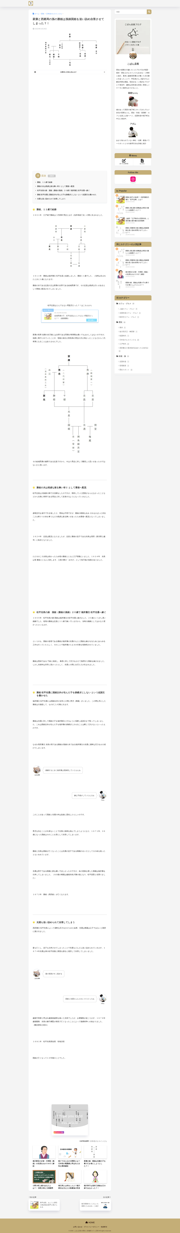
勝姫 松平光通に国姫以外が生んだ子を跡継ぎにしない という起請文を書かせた (66, 194)
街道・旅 (124, 356)
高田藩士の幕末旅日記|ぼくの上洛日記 (133, 349)
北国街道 (124, 361)
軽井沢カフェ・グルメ (129, 317)
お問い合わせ (77, 1227)
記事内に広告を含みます (69, 72)
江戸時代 (124, 344)
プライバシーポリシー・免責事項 (95, 1227)
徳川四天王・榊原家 (128, 331)
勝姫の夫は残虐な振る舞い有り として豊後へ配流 (55, 186)
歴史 (122, 322)
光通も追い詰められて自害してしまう (51, 199)
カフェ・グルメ (126, 304)
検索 (149, 11)
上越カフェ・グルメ (128, 309)
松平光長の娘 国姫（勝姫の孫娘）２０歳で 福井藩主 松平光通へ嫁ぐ (63, 190)
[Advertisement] (70, 90)
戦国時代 (124, 336)
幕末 (122, 327)
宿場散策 (124, 365)
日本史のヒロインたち (98, 1141)
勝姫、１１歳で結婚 (44, 182)
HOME (91, 1222)
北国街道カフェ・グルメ (129, 313)
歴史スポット (125, 370)
